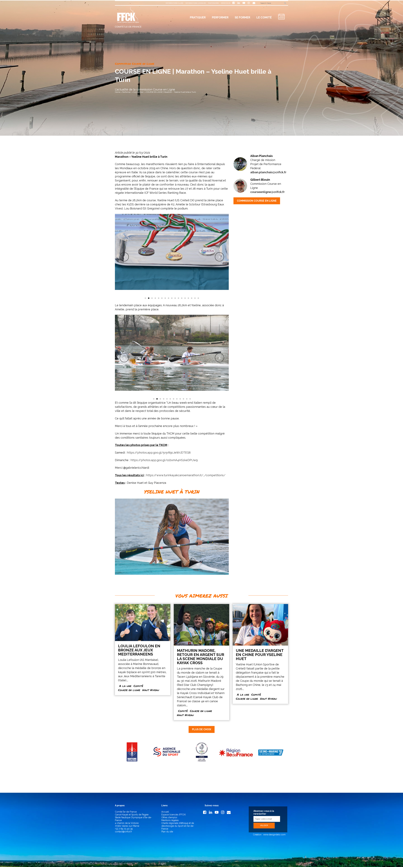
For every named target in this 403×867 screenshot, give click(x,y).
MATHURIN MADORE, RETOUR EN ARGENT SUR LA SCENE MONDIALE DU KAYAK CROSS (200, 656)
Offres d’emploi (169, 817)
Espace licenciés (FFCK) (173, 814)
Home (117, 92)
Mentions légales (170, 820)
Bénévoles (225, 3)
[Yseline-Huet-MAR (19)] (172, 353)
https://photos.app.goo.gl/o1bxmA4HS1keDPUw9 (164, 460)
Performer (126, 92)
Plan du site (167, 831)
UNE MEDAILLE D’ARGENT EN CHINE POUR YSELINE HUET (260, 654)
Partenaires (213, 3)
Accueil (165, 812)
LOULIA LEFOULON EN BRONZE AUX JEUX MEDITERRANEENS (139, 650)
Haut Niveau (150, 690)
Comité (138, 686)
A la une (125, 686)
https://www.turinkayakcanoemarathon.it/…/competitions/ (185, 475)
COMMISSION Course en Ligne (257, 200)
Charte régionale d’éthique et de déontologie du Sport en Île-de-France (177, 826)
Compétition (138, 92)
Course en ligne (129, 690)
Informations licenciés (195, 3)
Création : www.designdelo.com (269, 834)
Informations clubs (174, 3)
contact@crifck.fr (123, 831)
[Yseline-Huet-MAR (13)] (172, 252)
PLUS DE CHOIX (201, 729)
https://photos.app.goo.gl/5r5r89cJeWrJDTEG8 (159, 452)
